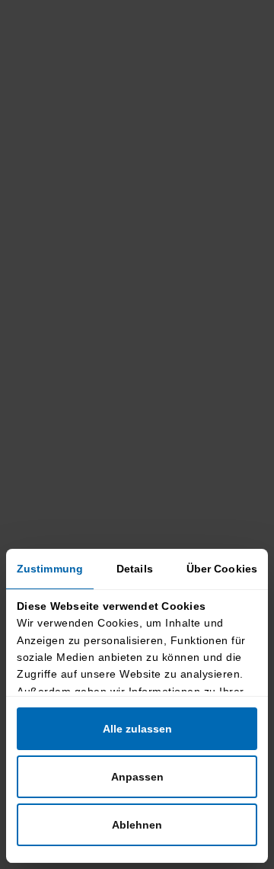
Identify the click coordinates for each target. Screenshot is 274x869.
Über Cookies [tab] (221, 569)
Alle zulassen (137, 729)
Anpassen (137, 777)
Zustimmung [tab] (50, 569)
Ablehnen (137, 825)
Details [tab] (134, 569)
